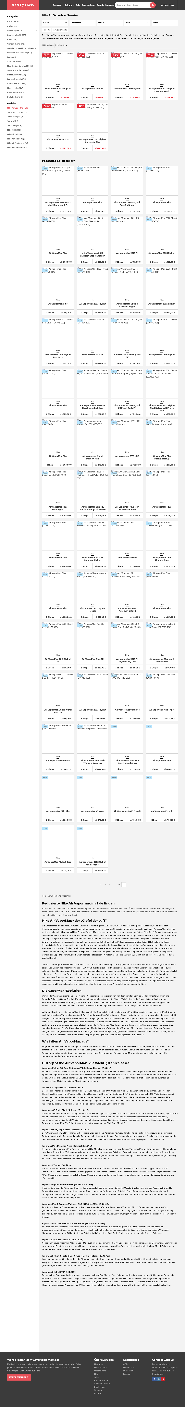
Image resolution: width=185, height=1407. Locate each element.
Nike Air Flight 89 (15, 139)
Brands (100, 5)
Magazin (109, 5)
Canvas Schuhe (14, 83)
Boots (9, 39)
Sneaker (57, 5)
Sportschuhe (13, 35)
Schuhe (51, 896)
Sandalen (11, 61)
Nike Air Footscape (15, 143)
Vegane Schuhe (14, 70)
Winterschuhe (13, 44)
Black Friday (100, 1387)
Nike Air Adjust (14, 134)
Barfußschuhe (13, 97)
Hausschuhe (13, 88)
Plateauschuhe (14, 75)
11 (119, 885)
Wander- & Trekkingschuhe (19, 48)
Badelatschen (13, 92)
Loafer (10, 57)
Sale (78, 5)
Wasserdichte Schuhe (17, 52)
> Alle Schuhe (13, 22)
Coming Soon (88, 5)
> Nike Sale (12, 26)
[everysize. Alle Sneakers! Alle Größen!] (23, 5)
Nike (45, 15)
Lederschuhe (13, 79)
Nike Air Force (13, 147)
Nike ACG (11, 130)
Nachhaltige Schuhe (16, 66)
